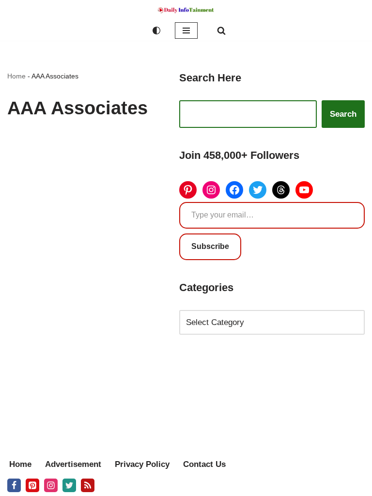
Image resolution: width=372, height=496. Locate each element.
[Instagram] (211, 190)
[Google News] (87, 485)
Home (16, 76)
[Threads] (281, 190)
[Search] (221, 30)
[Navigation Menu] (186, 30)
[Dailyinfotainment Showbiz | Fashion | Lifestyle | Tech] (186, 10)
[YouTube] (304, 190)
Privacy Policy (142, 464)
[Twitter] (257, 190)
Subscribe (210, 246)
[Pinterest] (188, 190)
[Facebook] (234, 190)
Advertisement (73, 464)
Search (343, 114)
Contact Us (204, 464)
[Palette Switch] (156, 30)
